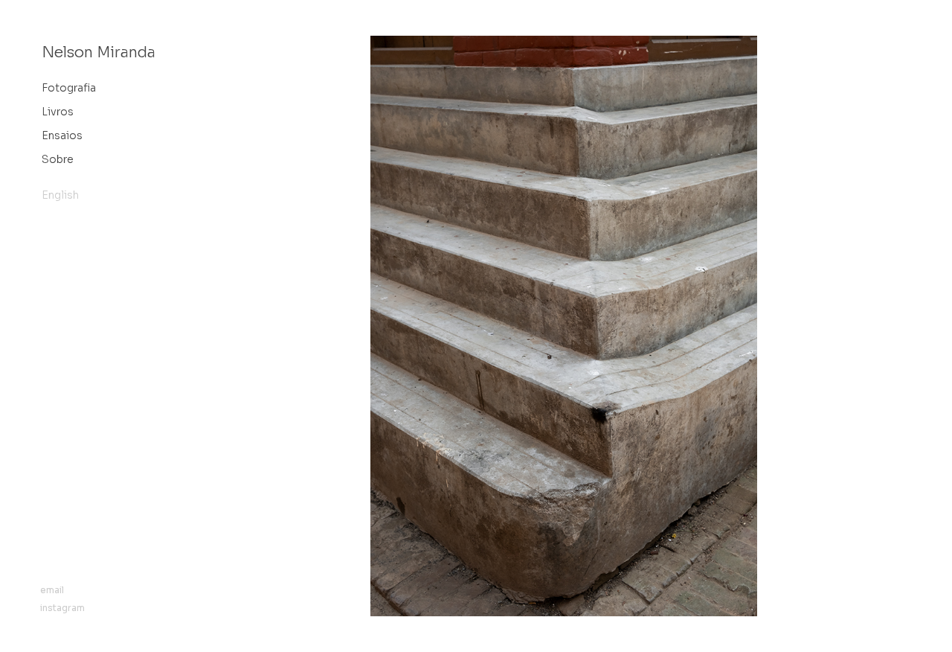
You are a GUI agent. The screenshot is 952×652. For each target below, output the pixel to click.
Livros (58, 111)
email (52, 589)
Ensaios (62, 135)
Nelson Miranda (98, 52)
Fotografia (69, 88)
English (60, 195)
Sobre (58, 159)
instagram (62, 607)
